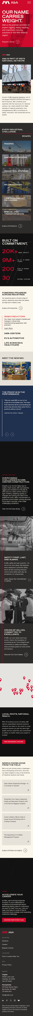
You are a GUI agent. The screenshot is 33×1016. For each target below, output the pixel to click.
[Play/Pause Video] (16, 371)
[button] (13, 690)
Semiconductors (14, 317)
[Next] (12, 434)
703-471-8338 (7, 981)
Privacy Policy (7, 965)
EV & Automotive (14, 338)
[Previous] (7, 434)
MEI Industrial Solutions (17, 97)
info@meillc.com (7, 995)
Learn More (8, 328)
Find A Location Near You (10, 956)
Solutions (5, 941)
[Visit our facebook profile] (7, 1000)
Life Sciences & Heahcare (13, 344)
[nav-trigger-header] (29, 2)
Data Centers (12, 333)
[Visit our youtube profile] (19, 1000)
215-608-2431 (7, 991)
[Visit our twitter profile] (11, 1000)
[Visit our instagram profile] (15, 1000)
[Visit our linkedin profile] (3, 1000)
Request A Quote (7, 948)
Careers (4, 944)
